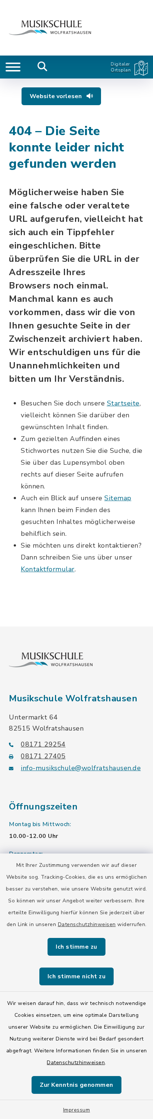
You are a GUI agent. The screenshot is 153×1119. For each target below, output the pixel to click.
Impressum (76, 1109)
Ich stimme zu (76, 947)
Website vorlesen (56, 96)
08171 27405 (43, 756)
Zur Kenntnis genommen (76, 1085)
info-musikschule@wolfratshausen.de (81, 768)
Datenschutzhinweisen (87, 924)
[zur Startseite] (50, 28)
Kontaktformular (48, 569)
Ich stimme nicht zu (77, 976)
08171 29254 (43, 744)
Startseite (123, 403)
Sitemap (117, 498)
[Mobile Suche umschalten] (42, 67)
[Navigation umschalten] (13, 67)
